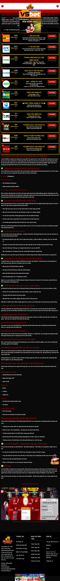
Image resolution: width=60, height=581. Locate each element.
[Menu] (2, 6)
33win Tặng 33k (35, 547)
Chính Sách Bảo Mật (21, 545)
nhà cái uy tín (9, 18)
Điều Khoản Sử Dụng (21, 548)
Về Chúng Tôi (19, 541)
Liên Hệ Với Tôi (20, 555)
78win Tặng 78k (35, 544)
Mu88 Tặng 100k (35, 557)
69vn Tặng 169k (35, 551)
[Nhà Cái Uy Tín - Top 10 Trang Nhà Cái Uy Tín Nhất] (30, 6)
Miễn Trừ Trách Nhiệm (22, 552)
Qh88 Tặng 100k (35, 554)
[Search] (57, 6)
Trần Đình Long (20, 558)
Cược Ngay (52, 36)
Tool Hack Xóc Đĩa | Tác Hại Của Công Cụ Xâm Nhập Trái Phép (30, 521)
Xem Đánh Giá (52, 38)
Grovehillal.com (5, 546)
